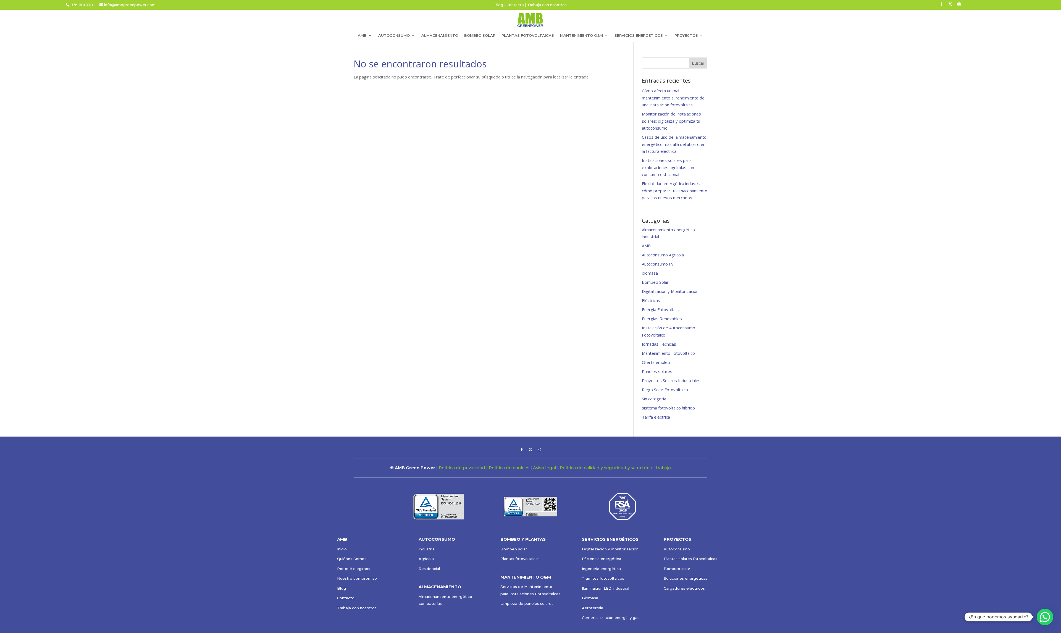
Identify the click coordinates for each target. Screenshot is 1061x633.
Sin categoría (654, 398)
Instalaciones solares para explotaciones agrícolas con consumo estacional (668, 167)
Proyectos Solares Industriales (671, 380)
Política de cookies (509, 467)
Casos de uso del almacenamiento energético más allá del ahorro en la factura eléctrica (674, 144)
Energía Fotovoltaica (661, 309)
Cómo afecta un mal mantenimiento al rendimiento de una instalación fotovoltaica (673, 97)
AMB (646, 245)
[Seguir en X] (950, 4)
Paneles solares (657, 371)
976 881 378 (81, 4)
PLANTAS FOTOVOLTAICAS (527, 35)
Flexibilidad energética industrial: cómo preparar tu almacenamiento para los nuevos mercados (674, 190)
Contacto (515, 4)
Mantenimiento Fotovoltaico (668, 353)
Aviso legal (544, 467)
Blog (498, 4)
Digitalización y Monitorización (670, 291)
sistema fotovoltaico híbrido (668, 408)
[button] (1045, 617)
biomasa (650, 273)
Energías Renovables (662, 318)
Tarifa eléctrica (656, 417)
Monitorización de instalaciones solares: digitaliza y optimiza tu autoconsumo (671, 121)
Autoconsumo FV (658, 264)
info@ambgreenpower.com (129, 4)
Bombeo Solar (655, 282)
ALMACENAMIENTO (439, 35)
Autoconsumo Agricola (663, 255)
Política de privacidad (462, 467)
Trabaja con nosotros (547, 4)
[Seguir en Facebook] (941, 4)
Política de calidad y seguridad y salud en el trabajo (615, 467)
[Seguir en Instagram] (959, 4)
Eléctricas (651, 300)
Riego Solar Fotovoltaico (665, 389)
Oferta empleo (656, 362)
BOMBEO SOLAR (479, 35)
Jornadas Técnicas (659, 344)
